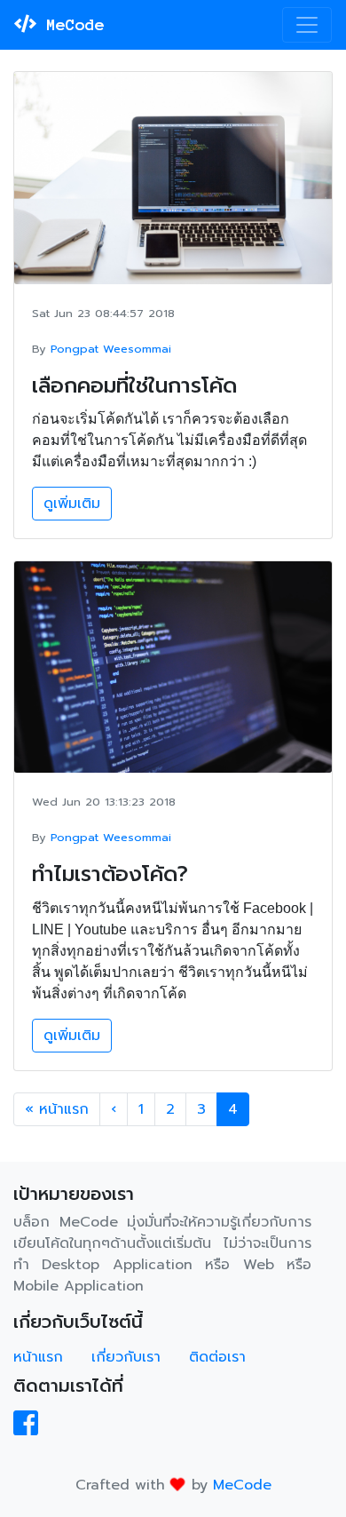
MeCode (70, 25)
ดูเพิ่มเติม (71, 503)
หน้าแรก (38, 1357)
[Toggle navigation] (307, 25)
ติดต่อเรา (217, 1357)
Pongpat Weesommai (111, 348)
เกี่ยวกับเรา (126, 1357)
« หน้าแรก (57, 1109)
